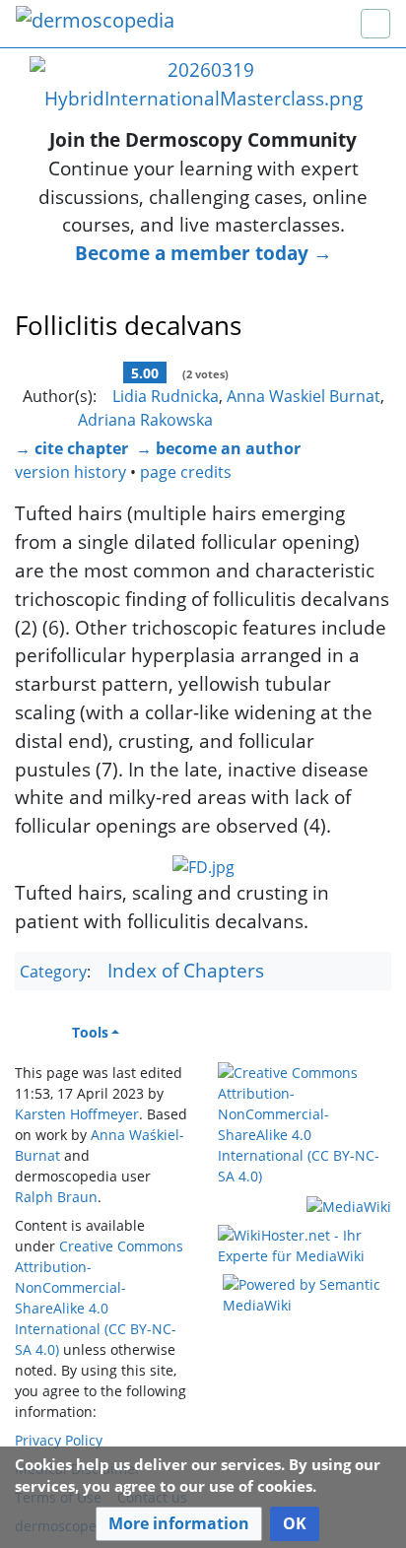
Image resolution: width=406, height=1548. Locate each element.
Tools (90, 1032)
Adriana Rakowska (145, 420)
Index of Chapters (185, 970)
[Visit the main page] (95, 22)
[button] (179, 1524)
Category (53, 971)
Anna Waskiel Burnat (303, 396)
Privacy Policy (58, 1440)
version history (70, 472)
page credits (186, 472)
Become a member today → (203, 252)
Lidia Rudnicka (165, 396)
